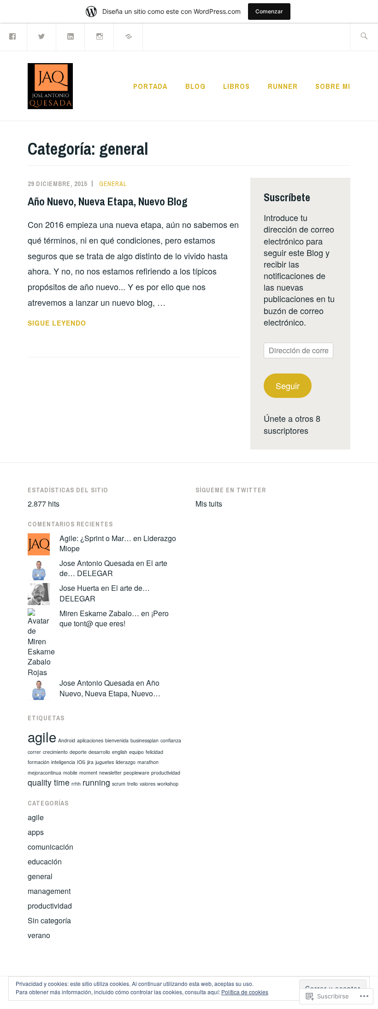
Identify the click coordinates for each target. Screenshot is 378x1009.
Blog (195, 86)
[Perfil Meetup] (128, 35)
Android (66, 740)
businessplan (144, 740)
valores (147, 783)
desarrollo (99, 751)
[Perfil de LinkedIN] (71, 35)
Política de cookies (244, 992)
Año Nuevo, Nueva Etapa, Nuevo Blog (108, 201)
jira (90, 761)
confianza (170, 740)
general (113, 184)
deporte (78, 751)
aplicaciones (90, 740)
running (96, 782)
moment (88, 772)
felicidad (154, 751)
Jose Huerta (79, 588)
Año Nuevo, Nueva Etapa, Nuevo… (109, 687)
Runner (283, 86)
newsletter (110, 772)
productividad (165, 772)
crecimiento (55, 751)
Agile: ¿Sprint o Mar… (95, 538)
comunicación (50, 846)
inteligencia (63, 761)
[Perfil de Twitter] (42, 35)
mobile (70, 772)
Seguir (288, 385)
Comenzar (269, 11)
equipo (136, 751)
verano (39, 935)
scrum (118, 783)
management (49, 891)
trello (132, 783)
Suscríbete (287, 197)
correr (34, 751)
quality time (49, 782)
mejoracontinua (44, 772)
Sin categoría (49, 920)
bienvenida (117, 740)
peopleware (136, 772)
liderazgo (126, 761)
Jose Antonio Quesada (96, 563)
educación (45, 861)
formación (38, 761)
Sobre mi (332, 86)
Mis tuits (208, 503)
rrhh (76, 783)
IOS (81, 761)
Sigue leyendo (57, 323)
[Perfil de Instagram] (99, 35)
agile (42, 736)
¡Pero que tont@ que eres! (114, 618)
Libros (236, 86)
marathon (148, 761)
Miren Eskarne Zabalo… (99, 613)
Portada (150, 86)
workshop (167, 783)
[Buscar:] (364, 37)
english (119, 751)
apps (36, 832)
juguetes (104, 761)
